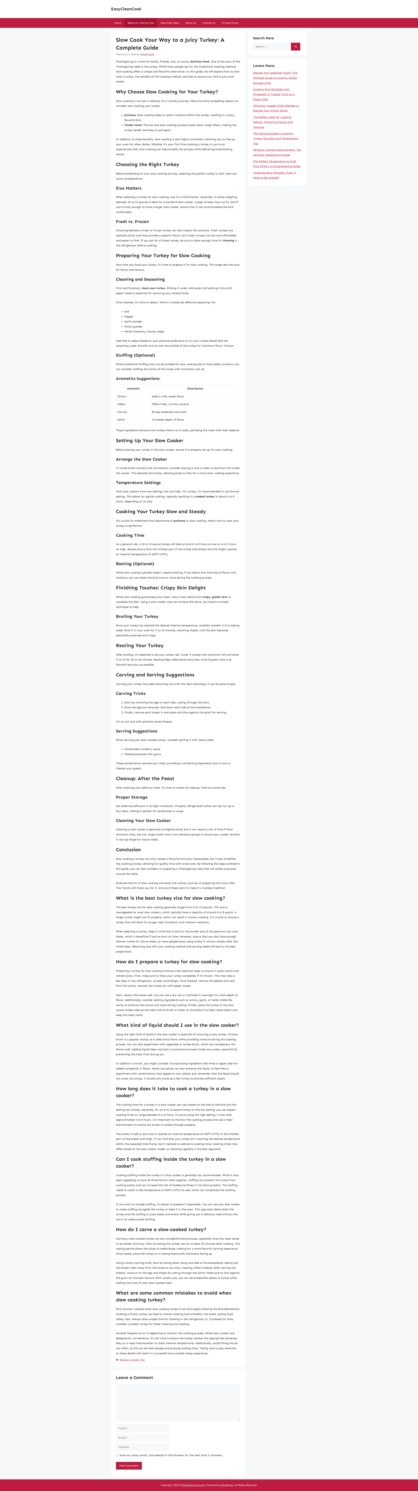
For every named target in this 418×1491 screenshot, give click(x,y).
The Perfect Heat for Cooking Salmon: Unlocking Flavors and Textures (273, 122)
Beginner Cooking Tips (141, 22)
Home (117, 22)
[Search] (295, 47)
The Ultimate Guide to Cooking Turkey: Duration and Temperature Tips (275, 138)
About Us (190, 22)
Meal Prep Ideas (169, 22)
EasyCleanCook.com (193, 1485)
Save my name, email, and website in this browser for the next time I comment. (171, 1455)
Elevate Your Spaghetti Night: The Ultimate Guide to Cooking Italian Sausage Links (275, 77)
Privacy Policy (230, 22)
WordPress (227, 1485)
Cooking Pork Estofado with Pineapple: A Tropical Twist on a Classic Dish (274, 94)
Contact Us (208, 22)
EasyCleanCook (126, 9)
